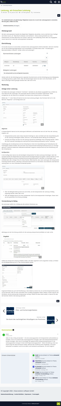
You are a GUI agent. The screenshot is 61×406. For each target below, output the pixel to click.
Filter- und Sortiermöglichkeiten (26, 310)
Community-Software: (30, 403)
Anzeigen (16, 25)
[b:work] (3, 2)
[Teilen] (58, 15)
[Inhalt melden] (57, 301)
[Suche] (51, 2)
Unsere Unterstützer (8, 355)
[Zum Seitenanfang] (58, 403)
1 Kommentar (36, 12)
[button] (58, 334)
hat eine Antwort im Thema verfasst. (47, 356)
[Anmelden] (55, 2)
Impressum (28, 394)
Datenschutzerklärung (7, 394)
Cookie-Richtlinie (19, 394)
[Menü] (59, 2)
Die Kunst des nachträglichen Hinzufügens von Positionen (25, 319)
